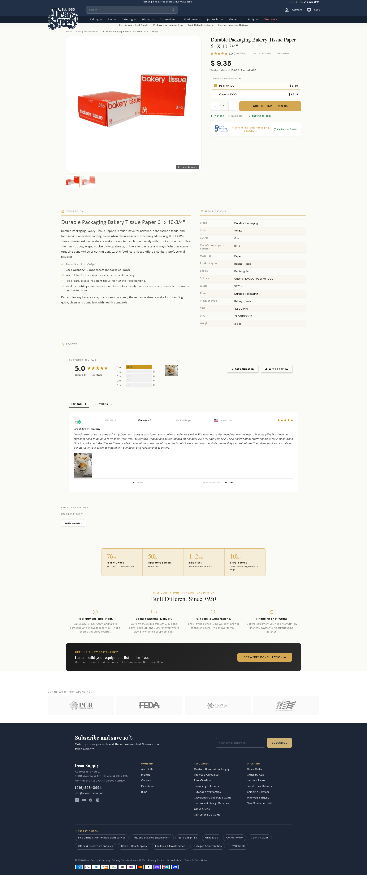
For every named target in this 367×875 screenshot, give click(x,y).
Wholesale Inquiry (258, 797)
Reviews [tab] (76, 404)
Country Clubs (260, 837)
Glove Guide (202, 809)
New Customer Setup (260, 803)
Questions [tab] (101, 404)
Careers (146, 780)
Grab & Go (211, 837)
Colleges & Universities (207, 846)
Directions (147, 786)
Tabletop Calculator (206, 774)
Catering (127, 19)
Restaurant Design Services (211, 803)
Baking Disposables (87, 31)
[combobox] (132, 10)
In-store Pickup (256, 780)
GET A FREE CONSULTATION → (265, 657)
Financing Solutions (206, 786)
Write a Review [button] (278, 369)
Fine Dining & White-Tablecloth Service (102, 837)
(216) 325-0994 (88, 788)
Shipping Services (258, 792)
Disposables (168, 19)
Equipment (191, 19)
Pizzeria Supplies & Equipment (152, 837)
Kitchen (234, 19)
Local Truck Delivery (259, 786)
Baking (94, 19)
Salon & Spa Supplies (134, 846)
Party (251, 19)
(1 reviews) (240, 53)
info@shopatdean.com (89, 793)
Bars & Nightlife (188, 837)
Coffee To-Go (234, 837)
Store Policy (174, 860)
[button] (227, 482)
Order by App (255, 774)
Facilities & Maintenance (170, 846)
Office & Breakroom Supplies (95, 846)
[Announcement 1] (290, 2)
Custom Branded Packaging (212, 769)
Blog (144, 792)
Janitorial (213, 19)
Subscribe (279, 742)
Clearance (270, 19)
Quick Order (254, 769)
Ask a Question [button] (244, 369)
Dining (146, 19)
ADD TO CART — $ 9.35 (270, 106)
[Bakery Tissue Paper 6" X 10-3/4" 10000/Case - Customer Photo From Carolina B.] (171, 370)
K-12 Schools (237, 846)
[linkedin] (77, 800)
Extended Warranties (207, 792)
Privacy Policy (156, 860)
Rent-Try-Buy (202, 780)
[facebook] (91, 800)
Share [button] (139, 482)
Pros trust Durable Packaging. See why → (251, 129)
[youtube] (84, 800)
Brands (145, 774)
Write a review (73, 523)
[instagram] (98, 800)
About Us (147, 769)
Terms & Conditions (195, 860)
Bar (110, 19)
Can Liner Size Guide (207, 814)
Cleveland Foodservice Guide (212, 797)
